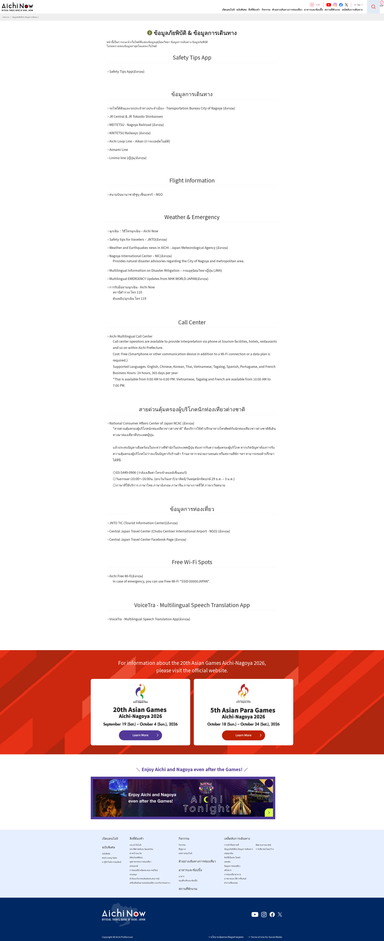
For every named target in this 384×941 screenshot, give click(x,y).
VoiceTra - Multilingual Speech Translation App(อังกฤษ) (149, 619)
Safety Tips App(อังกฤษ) (126, 71)
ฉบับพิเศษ (241, 9)
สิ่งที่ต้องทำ (254, 9)
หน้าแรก (6, 17)
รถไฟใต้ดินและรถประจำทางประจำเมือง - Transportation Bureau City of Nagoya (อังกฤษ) (172, 108)
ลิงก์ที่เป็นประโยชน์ (232, 857)
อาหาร (181, 876)
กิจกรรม (266, 9)
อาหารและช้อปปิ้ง (313, 9)
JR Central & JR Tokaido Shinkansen (136, 116)
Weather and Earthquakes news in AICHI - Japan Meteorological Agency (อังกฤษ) (168, 247)
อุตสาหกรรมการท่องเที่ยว (140, 862)
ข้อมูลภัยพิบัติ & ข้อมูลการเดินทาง (238, 849)
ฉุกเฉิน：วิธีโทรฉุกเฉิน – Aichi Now (133, 231)
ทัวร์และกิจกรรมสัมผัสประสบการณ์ (144, 879)
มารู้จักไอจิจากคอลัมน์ (111, 862)
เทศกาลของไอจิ (185, 853)
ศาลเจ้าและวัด (136, 853)
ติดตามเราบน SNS (263, 845)
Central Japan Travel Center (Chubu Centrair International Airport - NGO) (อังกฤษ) (169, 531)
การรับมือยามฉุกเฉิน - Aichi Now (132, 287)
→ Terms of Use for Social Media (265, 936)
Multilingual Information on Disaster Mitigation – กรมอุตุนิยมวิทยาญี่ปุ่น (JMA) (165, 270)
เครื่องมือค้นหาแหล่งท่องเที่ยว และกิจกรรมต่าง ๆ (150, 883)
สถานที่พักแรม (332, 9)
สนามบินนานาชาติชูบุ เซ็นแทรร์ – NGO (136, 194)
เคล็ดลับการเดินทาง (352, 9)
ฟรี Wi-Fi (227, 870)
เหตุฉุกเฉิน (228, 853)
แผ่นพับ (227, 862)
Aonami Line (118, 149)
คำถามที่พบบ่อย (231, 883)
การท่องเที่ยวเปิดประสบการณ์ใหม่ (144, 870)
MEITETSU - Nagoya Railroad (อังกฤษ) (136, 124)
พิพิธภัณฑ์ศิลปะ (136, 857)
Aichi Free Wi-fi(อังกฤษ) (126, 576)
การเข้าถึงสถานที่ (231, 845)
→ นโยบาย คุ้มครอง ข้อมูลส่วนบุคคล (225, 936)
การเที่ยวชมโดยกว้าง (265, 849)
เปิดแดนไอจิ (228, 9)
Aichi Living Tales (109, 858)
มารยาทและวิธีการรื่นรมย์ (235, 879)
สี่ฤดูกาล (182, 849)
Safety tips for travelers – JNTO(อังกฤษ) (138, 239)
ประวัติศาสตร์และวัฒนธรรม (141, 849)
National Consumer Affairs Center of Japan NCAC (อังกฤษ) (151, 423)
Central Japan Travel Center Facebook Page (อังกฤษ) (147, 539)
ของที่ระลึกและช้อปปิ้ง (188, 881)
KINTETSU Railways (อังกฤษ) (130, 133)
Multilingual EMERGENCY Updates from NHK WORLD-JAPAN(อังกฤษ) (158, 278)
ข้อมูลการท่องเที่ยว (232, 866)
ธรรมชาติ (134, 866)
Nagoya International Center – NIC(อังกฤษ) (140, 256)
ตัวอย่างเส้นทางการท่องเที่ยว (287, 9)
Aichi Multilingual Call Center (130, 336)
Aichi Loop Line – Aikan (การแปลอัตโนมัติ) (139, 141)
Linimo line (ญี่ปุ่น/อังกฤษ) (128, 157)
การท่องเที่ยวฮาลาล (232, 874)
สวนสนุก (133, 874)
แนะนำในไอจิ (135, 845)
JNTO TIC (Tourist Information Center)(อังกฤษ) (143, 523)
